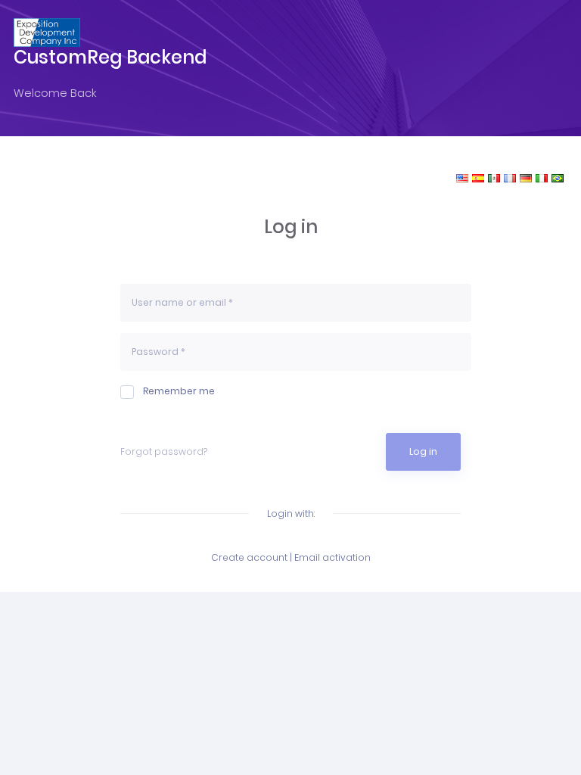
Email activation (332, 557)
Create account (249, 557)
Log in (423, 451)
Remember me (179, 390)
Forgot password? (163, 451)
